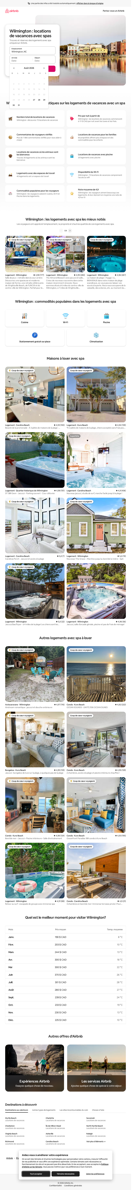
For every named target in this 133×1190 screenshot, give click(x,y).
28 (39, 100)
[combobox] (32, 51)
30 (14, 105)
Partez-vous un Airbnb (113, 10)
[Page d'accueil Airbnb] (11, 11)
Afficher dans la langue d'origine (89, 3)
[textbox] (21, 60)
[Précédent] (61, 231)
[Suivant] (70, 231)
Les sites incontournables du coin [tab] (74, 1110)
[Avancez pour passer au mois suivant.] (44, 68)
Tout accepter (36, 1174)
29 (44, 100)
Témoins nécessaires (65, 1174)
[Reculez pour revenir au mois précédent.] (14, 68)
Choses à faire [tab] (98, 1110)
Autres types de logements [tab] (43, 1110)
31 (19, 105)
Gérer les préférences (95, 1174)
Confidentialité (55, 1185)
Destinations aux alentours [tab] (16, 1110)
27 (34, 100)
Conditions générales (73, 1185)
